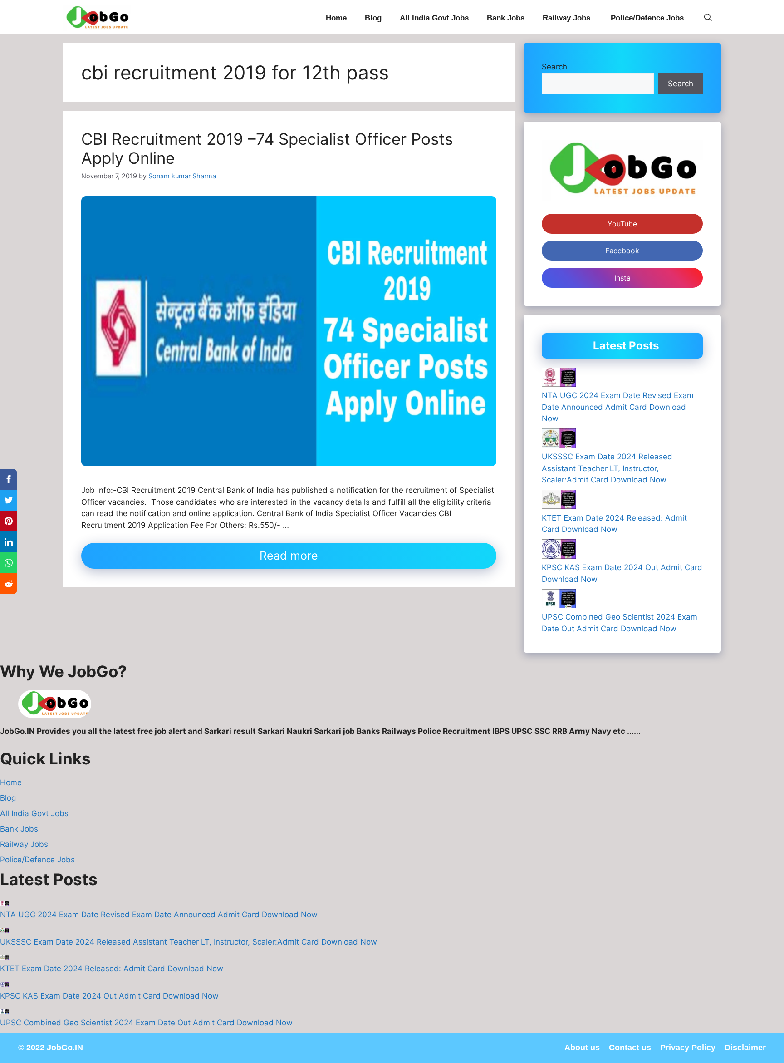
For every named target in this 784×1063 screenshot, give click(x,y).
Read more (289, 555)
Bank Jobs (505, 18)
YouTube (622, 223)
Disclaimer (745, 1047)
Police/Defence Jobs (648, 18)
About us (582, 1047)
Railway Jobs (568, 18)
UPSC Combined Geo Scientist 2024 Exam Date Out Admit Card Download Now (146, 1022)
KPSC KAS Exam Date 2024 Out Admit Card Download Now (109, 995)
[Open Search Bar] (708, 18)
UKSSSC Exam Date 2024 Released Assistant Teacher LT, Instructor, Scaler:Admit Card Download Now (607, 468)
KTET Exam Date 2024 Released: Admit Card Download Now (111, 968)
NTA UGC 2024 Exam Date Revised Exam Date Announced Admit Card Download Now (618, 407)
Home (336, 18)
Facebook (622, 250)
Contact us (630, 1047)
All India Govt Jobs (434, 18)
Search (554, 66)
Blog (373, 18)
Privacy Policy (687, 1047)
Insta (622, 277)
